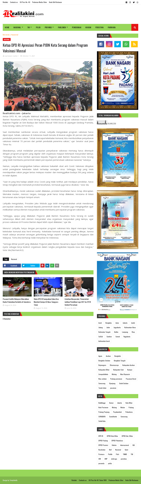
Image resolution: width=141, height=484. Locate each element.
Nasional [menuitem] (17, 27)
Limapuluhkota (103, 374)
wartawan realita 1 (12, 56)
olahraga (114, 459)
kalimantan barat (104, 341)
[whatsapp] (137, 2)
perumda (101, 463)
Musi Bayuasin (125, 374)
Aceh (100, 323)
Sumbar (109, 336)
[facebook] (126, 2)
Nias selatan (102, 379)
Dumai (111, 403)
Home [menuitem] (7, 27)
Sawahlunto (113, 416)
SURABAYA (101, 416)
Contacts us (14, 2)
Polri (117, 454)
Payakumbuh (117, 412)
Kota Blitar (129, 403)
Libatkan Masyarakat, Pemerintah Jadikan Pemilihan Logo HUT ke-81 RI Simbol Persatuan (78, 301)
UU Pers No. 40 (25, 2)
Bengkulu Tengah (119, 360)
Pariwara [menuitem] (112, 27)
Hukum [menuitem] (88, 27)
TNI (132, 454)
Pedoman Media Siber (39, 2)
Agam (100, 356)
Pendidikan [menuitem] (76, 27)
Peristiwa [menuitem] (99, 27)
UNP (106, 459)
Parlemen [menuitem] (62, 27)
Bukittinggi (101, 403)
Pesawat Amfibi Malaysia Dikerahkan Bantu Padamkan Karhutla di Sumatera (17, 300)
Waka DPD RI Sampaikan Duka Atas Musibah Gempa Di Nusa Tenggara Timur (46, 301)
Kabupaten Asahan (128, 365)
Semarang (101, 383)
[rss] (134, 44)
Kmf (110, 449)
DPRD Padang (103, 440)
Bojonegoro (102, 365)
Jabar (117, 323)
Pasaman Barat (131, 379)
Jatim (108, 327)
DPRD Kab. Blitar (127, 436)
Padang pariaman (116, 379)
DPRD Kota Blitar (112, 436)
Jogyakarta (117, 327)
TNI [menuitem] (28, 27)
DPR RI (100, 436)
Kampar (129, 369)
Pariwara (101, 454)
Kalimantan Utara (130, 327)
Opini (126, 449)
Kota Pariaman (103, 407)
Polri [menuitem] (38, 27)
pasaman (113, 388)
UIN (99, 459)
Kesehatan (101, 449)
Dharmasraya (114, 365)
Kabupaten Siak (118, 369)
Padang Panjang (103, 412)
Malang (114, 374)
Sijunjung (112, 383)
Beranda (6, 35)
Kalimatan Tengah (104, 332)
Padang (131, 407)
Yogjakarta (127, 336)
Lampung (125, 332)
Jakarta (125, 323)
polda (110, 463)
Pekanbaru (129, 412)
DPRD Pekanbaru (117, 440)
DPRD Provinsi (103, 445)
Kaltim (116, 332)
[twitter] (133, 2)
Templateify (13, 480)
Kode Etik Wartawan (55, 2)
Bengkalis (117, 356)
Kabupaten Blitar (103, 369)
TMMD (125, 454)
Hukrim (114, 445)
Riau (133, 332)
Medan (122, 407)
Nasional (14, 35)
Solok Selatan (123, 383)
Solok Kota (101, 421)
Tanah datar (102, 388)
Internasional (124, 445)
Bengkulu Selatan (104, 360)
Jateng (100, 327)
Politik (110, 454)
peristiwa (124, 459)
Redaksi (5, 2)
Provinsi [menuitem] (48, 27)
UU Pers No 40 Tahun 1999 (98, 480)
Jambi (133, 323)
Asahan (108, 356)
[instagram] (130, 2)
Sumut (118, 336)
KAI (134, 445)
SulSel (100, 336)
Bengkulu (108, 323)
